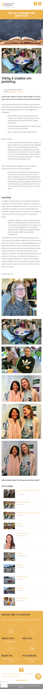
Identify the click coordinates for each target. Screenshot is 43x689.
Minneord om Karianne (23, 533)
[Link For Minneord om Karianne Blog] (9, 541)
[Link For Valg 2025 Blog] (9, 556)
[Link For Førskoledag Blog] (9, 590)
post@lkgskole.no (11, 642)
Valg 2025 (19, 553)
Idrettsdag (20, 565)
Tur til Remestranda (22, 577)
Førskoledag (20, 588)
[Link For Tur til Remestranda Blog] (9, 580)
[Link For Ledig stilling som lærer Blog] (9, 505)
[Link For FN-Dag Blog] (9, 526)
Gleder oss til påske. (22, 598)
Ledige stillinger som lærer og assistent (28, 513)
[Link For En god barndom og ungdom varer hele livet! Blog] (9, 493)
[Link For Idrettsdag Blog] (9, 568)
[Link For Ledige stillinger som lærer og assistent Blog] (9, 515)
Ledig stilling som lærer (23, 502)
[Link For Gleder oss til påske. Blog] (9, 601)
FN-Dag (19, 523)
